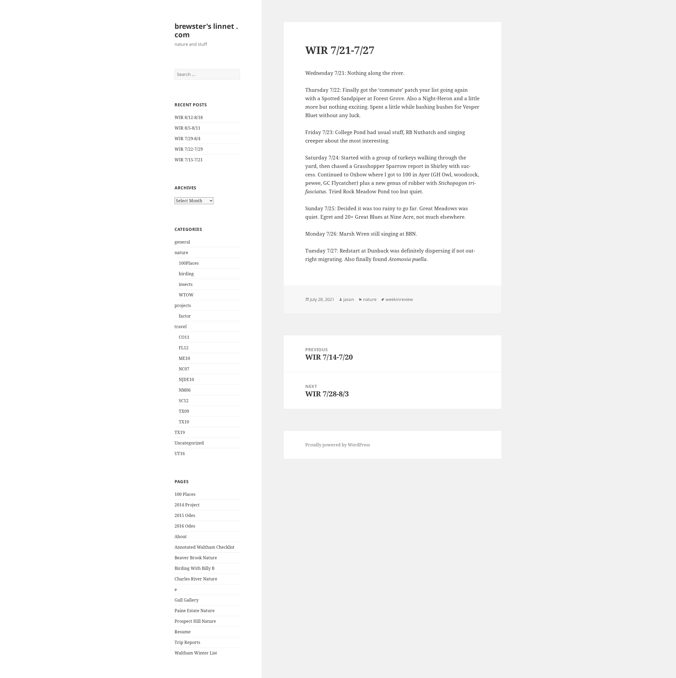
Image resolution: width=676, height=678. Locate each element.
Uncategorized (189, 443)
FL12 (184, 348)
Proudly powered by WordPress (337, 445)
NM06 (185, 390)
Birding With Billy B (194, 568)
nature (181, 252)
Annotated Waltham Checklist (204, 547)
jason (348, 299)
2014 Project (187, 505)
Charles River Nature (196, 579)
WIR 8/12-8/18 (189, 117)
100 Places (185, 494)
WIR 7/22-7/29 (189, 149)
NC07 (184, 369)
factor (185, 316)
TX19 (180, 432)
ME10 (184, 358)
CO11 (184, 337)
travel (181, 326)
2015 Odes (185, 515)
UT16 (180, 453)
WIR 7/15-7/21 (189, 160)
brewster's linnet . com (206, 30)
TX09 (184, 411)
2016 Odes (185, 526)
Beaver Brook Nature (196, 558)
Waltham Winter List (196, 653)
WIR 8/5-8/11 (187, 128)
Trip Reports (187, 642)
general (182, 242)
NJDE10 (186, 379)
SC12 (184, 401)
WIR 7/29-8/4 (187, 138)
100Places (189, 263)
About (181, 536)
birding (186, 274)
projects (183, 305)
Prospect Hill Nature (195, 621)
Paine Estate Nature (195, 610)
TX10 (184, 422)
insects (186, 284)
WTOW (186, 295)
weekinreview (399, 299)
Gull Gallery (187, 600)
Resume (183, 632)
